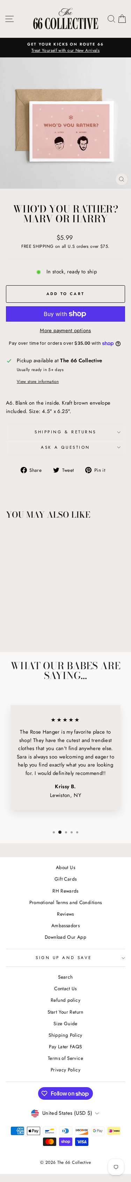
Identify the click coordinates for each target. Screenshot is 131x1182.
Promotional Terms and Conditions (65, 902)
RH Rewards (65, 890)
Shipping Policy (65, 1034)
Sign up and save (64, 957)
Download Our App (65, 936)
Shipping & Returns (65, 432)
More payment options (65, 330)
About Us (65, 867)
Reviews (65, 913)
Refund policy (65, 999)
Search (65, 976)
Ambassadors (65, 925)
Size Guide (65, 1023)
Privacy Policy (65, 1069)
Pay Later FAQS (65, 1046)
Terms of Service (65, 1058)
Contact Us (65, 988)
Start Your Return (65, 1011)
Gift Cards (65, 878)
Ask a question (65, 447)
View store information (38, 381)
